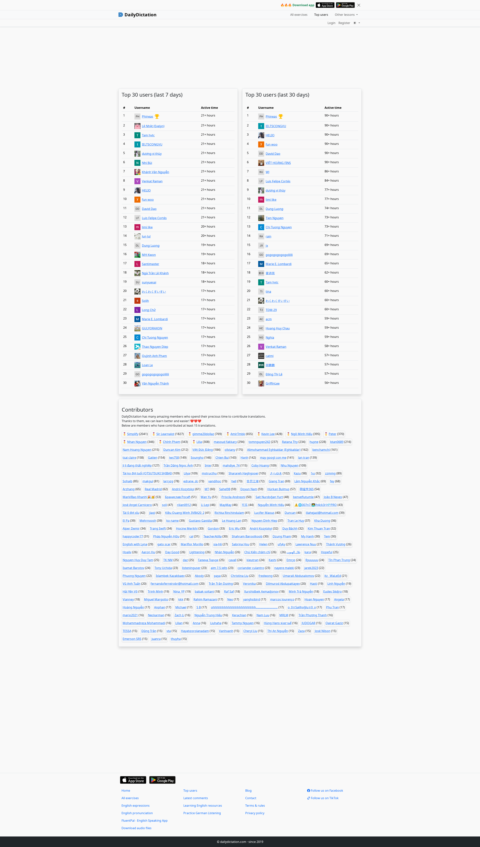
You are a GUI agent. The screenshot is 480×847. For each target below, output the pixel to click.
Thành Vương (335, 544)
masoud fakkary (225, 442)
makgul (147, 481)
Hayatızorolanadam (195, 631)
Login (331, 23)
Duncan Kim (172, 450)
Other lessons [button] (345, 15)
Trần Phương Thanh (312, 615)
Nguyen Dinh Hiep (264, 521)
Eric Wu (234, 528)
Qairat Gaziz (334, 623)
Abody (199, 576)
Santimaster (150, 264)
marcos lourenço (282, 599)
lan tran (303, 457)
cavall (232, 560)
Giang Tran (276, 481)
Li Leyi (205, 505)
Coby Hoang (260, 465)
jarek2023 (311, 568)
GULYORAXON (152, 328)
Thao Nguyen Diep (155, 347)
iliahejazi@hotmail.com (322, 513)
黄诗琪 (270, 273)
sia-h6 (217, 544)
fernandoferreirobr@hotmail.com (175, 584)
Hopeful (326, 552)
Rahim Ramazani (205, 599)
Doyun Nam (248, 489)
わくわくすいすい (154, 291)
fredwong (266, 576)
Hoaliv (127, 552)
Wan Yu (206, 497)
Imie (208, 465)
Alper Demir (131, 528)
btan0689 (337, 442)
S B (198, 607)
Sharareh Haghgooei (243, 473)
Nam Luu (262, 615)
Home (126, 790)
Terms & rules (255, 805)
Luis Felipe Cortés (154, 218)
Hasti (313, 584)
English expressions (136, 805)
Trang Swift (158, 528)
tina (268, 291)
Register (344, 23)
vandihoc (214, 481)
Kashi (272, 560)
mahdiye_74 (231, 465)
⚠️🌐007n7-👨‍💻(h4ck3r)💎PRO (315, 505)
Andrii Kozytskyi (183, 489)
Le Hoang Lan (231, 521)
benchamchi (321, 450)
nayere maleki (284, 568)
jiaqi (152, 513)
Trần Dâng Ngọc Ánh (178, 465)
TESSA (127, 631)
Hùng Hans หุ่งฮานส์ (278, 623)
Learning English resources (202, 805)
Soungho (197, 457)
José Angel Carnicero (137, 505)
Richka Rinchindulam (229, 513)
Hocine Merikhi (187, 528)
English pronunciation (137, 813)
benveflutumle (303, 497)
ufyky (281, 544)
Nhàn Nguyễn (224, 552)
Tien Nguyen (275, 218)
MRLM (283, 615)
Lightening (197, 552)
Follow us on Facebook (326, 790)
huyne (314, 442)
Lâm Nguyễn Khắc (307, 481)
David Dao (149, 209)
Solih (145, 301)
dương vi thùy (152, 154)
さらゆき (276, 473)
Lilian (179, 623)
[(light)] (357, 23)
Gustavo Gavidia (200, 521)
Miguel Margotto (156, 599)
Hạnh (244, 457)
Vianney (128, 599)
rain (268, 236)
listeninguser (191, 568)
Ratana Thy (290, 442)
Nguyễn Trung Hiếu (208, 615)
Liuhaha (215, 623)
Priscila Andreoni (233, 497)
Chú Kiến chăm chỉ (257, 552)
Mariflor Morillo (192, 544)
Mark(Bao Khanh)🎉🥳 (139, 497)
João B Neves (333, 497)
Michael (180, 607)
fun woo (148, 200)
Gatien (152, 457)
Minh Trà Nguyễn (301, 591)
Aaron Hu (148, 552)
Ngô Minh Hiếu (301, 434)
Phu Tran (332, 607)
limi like (147, 227)
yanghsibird (251, 599)
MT (207, 489)
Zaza (301, 631)
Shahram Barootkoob (247, 536)
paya (217, 576)
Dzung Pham (282, 536)
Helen (263, 544)
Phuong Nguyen (134, 576)
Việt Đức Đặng (202, 450)
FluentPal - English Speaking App (145, 820)
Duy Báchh (290, 528)
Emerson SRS (132, 639)
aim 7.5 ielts (219, 568)
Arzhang (129, 489)
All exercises (299, 15)
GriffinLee (273, 383)
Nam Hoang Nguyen (137, 450)
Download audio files (137, 828)
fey (332, 481)
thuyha (176, 639)
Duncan (290, 513)
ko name (172, 521)
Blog (248, 790)
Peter (332, 434)
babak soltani (204, 591)
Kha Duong (322, 521)
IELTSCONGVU (152, 144)
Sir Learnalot (165, 434)
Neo (230, 599)
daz (185, 560)
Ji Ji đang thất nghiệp (137, 465)
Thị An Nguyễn (277, 631)
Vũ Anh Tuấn (131, 584)
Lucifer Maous (264, 513)
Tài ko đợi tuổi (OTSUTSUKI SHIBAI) (147, 473)
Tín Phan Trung (339, 560)
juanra (156, 639)
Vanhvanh (226, 631)
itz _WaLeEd (332, 576)
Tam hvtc (148, 135)
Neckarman (156, 615)
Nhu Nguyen (289, 465)
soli (164, 505)
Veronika (249, 584)
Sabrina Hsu (240, 544)
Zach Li (179, 615)
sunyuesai (149, 282)
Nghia (270, 337)
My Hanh (307, 536)
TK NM (168, 560)
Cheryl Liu (250, 631)
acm (269, 319)
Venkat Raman (152, 181)
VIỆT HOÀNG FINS (278, 163)
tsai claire (129, 457)
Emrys (290, 560)
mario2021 (130, 615)
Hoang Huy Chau (278, 328)
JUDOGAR (308, 623)
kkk (180, 599)
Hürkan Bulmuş (278, 489)
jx (267, 246)
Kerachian (239, 615)
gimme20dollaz (203, 434)
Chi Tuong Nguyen (155, 337)
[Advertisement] (231, 57)
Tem (327, 536)
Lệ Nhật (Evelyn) (153, 126)
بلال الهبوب (293, 552)
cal (191, 536)
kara (307, 552)
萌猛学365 (307, 489)
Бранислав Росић (177, 497)
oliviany (230, 450)
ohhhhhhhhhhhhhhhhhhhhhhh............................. (244, 607)
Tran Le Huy (295, 521)
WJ (267, 172)
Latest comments (195, 798)
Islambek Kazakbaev (170, 576)
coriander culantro (251, 568)
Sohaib (127, 481)
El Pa (126, 521)
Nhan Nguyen (137, 442)
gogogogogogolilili (155, 374)
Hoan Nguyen (314, 599)
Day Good (172, 552)
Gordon (213, 528)
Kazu (297, 473)
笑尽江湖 (253, 481)
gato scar (164, 544)
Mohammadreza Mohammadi (144, 623)
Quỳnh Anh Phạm (154, 356)
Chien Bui (222, 457)
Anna (196, 623)
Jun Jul (146, 236)
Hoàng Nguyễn (133, 607)
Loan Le (147, 365)
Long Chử (149, 310)
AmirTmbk (237, 434)
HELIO (146, 190)
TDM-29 (271, 310)
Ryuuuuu (311, 560)
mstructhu (209, 473)
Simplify (132, 434)
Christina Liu (239, 576)
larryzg (168, 481)
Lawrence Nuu (306, 544)
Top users (321, 15)
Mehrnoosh (148, 521)
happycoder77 (133, 536)
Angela (339, 599)
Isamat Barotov (133, 568)
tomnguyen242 (259, 442)
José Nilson (322, 631)
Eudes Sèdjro (332, 591)
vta (168, 631)
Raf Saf (229, 591)
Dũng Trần (148, 631)
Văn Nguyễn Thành (155, 383)
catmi (270, 356)
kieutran (253, 560)
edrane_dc (190, 481)
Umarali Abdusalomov (298, 576)
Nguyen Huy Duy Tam (138, 560)
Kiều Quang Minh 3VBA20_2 (184, 513)
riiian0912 (184, 505)
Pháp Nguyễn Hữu (166, 536)
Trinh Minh (155, 591)
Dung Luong (151, 246)
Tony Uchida (163, 568)
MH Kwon (149, 255)
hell (233, 481)
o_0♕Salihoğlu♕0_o (302, 607)
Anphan (159, 607)
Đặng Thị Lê (274, 374)
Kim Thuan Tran (319, 528)
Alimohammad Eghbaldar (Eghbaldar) (274, 450)
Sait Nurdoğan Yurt (269, 497)
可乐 (245, 505)
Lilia (199, 442)
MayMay (226, 505)
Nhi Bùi (147, 163)
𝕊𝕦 (313, 473)
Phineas (147, 116)
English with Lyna (135, 544)
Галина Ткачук (208, 560)
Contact (250, 798)
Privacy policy (254, 813)
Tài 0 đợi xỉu (131, 513)
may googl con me (273, 457)
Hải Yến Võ (130, 591)
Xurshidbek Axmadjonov (261, 591)
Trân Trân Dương (221, 584)
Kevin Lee (268, 434)
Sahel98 (224, 489)
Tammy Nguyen (243, 623)
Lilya (187, 473)
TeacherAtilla (212, 536)
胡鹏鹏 (270, 365)
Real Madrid (153, 489)
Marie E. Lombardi (155, 319)
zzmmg (330, 473)
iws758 (174, 457)
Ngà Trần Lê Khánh (155, 273)
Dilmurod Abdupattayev (283, 584)
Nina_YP (179, 591)
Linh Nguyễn (336, 584)
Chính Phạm (171, 442)
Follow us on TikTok (324, 798)
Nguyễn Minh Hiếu (271, 505)
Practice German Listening (202, 813)
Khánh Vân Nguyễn (155, 172)
